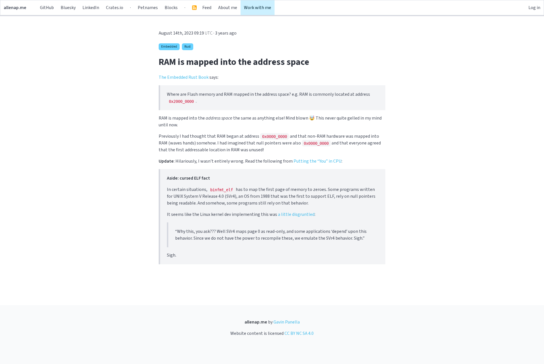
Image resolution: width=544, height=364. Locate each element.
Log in (534, 8)
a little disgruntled (296, 214)
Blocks (171, 8)
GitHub (47, 8)
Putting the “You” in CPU (317, 161)
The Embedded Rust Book (184, 77)
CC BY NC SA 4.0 (299, 333)
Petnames (148, 8)
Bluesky (68, 8)
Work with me (257, 8)
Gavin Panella (286, 322)
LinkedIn (90, 8)
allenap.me (15, 8)
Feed (206, 8)
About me (227, 8)
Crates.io (114, 8)
